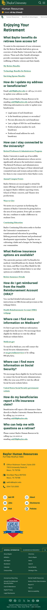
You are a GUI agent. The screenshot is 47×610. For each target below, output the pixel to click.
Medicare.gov (9, 341)
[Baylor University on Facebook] (14, 602)
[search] (39, 3)
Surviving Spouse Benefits (14, 76)
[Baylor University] (14, 2)
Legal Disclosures (9, 593)
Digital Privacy (8, 590)
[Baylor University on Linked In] (28, 602)
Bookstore (7, 564)
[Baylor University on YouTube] (37, 602)
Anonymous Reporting (11, 578)
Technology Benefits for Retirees (17, 71)
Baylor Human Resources (20, 454)
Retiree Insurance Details (14, 277)
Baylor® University (21, 605)
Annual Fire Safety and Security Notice (11, 582)
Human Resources (12, 8)
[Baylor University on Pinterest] (32, 602)
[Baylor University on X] (23, 602)
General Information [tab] (11, 550)
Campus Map (8, 570)
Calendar (7, 567)
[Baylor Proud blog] (10, 602)
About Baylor (8, 554)
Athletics (6, 557)
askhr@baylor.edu (14, 482)
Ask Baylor (7, 560)
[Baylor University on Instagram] (19, 602)
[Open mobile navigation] (44, 3)
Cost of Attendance (10, 586)
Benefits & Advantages (30, 17)
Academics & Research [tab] (31, 550)
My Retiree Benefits (11, 66)
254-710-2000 (13, 486)
